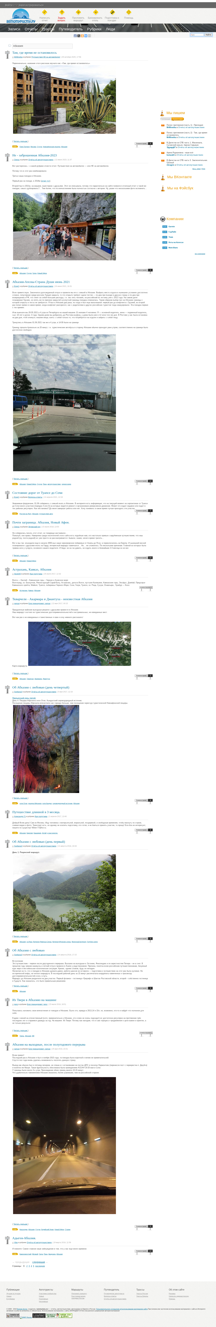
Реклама (172, 1293)
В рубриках (10, 1299)
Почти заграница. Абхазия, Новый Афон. (41, 522)
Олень (16, 160)
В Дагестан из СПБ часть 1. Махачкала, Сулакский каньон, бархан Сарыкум (184, 144)
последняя (40, 1266)
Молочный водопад (79, 942)
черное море (66, 484)
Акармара (38, 679)
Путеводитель (71, 29)
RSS (203, 169)
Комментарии (141, 143)
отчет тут (45, 181)
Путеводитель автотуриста (114, 1293)
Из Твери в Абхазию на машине (34, 1000)
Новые (8, 1296)
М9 (33, 1036)
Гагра (34, 273)
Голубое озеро (92, 942)
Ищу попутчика (36, 574)
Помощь (128, 18)
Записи (14, 29)
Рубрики (94, 29)
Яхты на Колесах (175, 242)
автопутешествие (54, 484)
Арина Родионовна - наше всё (180, 153)
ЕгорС (16, 286)
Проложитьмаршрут (78, 19)
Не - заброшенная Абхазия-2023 (34, 155)
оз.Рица (29, 942)
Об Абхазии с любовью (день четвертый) (40, 687)
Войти (8, 5)
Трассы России (142, 1293)
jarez (16, 1004)
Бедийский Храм (47, 1229)
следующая (38, 1262)
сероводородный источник (62, 803)
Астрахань (23, 590)
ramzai (17, 603)
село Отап (23, 803)
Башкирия (37, 833)
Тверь (22, 1036)
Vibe (16, 1242)
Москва (33, 147)
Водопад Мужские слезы (61, 942)
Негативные (43, 1301)
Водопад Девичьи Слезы (42, 942)
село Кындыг (47, 803)
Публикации (165, 119)
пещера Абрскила (34, 803)
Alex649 (17, 574)
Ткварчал (30, 679)
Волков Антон (22, 1309)
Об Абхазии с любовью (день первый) (38, 841)
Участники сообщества (47, 1293)
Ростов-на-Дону (25, 514)
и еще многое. (52, 833)
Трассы (48, 29)
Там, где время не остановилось (34, 52)
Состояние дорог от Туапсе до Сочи (37, 493)
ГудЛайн (171, 232)
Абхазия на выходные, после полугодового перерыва (48, 1044)
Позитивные (43, 1299)
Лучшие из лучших (13, 1293)
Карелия (30, 833)
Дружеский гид (34, 527)
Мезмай (35, 1254)
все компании (200, 254)
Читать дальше (21, 141)
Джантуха (46, 679)
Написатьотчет (45, 19)
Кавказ (30, 590)
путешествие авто (46, 514)
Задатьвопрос (61, 19)
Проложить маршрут (79, 1293)
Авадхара (52, 1254)
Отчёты (31, 29)
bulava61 (171, 155)
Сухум (39, 147)
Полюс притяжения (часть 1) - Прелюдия (185, 125)
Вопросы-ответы (35, 497)
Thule (170, 237)
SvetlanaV (18, 692)
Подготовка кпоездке (112, 19)
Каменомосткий (25, 1254)
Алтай (44, 833)
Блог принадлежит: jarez (37, 1004)
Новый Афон (42, 273)
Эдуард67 (171, 147)
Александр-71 (20, 816)
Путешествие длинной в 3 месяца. (36, 812)
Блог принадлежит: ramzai (39, 603)
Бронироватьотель (95, 19)
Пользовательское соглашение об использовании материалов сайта (122, 1309)
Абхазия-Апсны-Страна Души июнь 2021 (41, 282)
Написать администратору (179, 1296)
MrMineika (18, 57)
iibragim (170, 165)
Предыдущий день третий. (24, 698)
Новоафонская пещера (51, 147)
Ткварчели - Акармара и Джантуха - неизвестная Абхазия (52, 599)
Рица (45, 484)
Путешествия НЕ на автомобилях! (45, 57)
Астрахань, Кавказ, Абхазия (31, 569)
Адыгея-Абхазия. (24, 1238)
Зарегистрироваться (31, 5)
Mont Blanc (172, 248)
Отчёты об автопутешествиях (40, 160)
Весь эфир (196, 169)
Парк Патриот (25, 147)
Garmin (171, 227)
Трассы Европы (142, 1296)
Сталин (67, 1229)
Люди (110, 29)
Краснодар (23, 1229)
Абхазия (64, 147)
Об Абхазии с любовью (28, 950)
